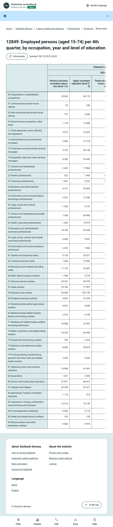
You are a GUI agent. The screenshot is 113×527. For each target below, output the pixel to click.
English (15, 490)
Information (19, 56)
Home (9, 28)
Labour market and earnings (50, 28)
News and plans (19, 464)
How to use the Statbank (23, 453)
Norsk (14, 485)
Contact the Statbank (22, 469)
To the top (94, 504)
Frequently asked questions (25, 458)
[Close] (107, 16)
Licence (53, 464)
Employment (74, 28)
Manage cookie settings (60, 458)
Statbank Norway (24, 28)
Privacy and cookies (58, 453)
